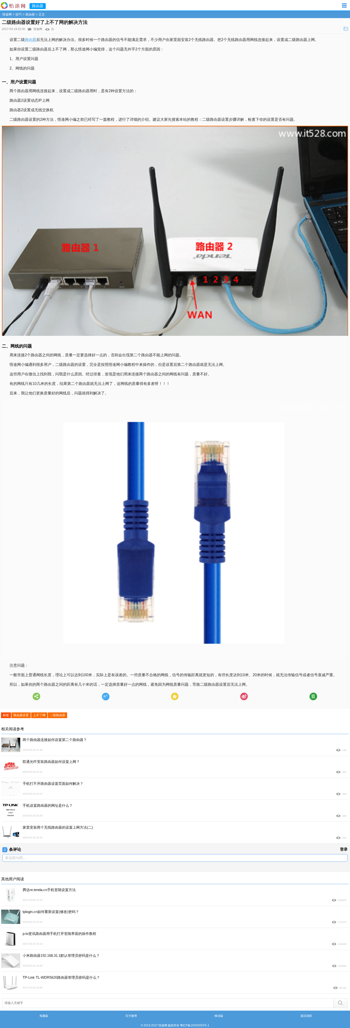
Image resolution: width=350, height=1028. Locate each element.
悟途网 (7, 14)
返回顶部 (306, 1016)
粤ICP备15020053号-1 (194, 1025)
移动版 (219, 1016)
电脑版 (44, 1016)
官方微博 (131, 1016)
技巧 (18, 14)
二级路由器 (57, 715)
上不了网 (39, 715)
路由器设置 (21, 715)
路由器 (30, 14)
